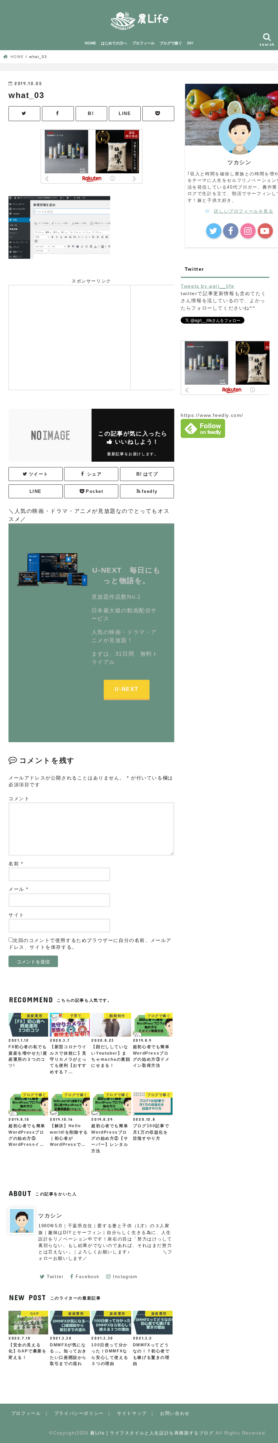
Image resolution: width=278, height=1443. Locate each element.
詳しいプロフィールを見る (243, 211)
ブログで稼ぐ (171, 43)
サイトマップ (132, 1413)
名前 (15, 863)
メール (18, 889)
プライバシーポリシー (79, 1413)
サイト (16, 915)
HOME (90, 43)
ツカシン (50, 1215)
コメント (18, 798)
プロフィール (143, 43)
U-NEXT (127, 689)
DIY (190, 43)
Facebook (87, 1276)
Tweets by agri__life (207, 286)
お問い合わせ (175, 1413)
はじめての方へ (114, 43)
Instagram (125, 1276)
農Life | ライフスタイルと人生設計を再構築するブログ (152, 1433)
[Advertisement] (69, 336)
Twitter (55, 1276)
